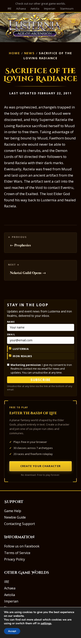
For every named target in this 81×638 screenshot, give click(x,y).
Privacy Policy (14, 559)
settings (46, 623)
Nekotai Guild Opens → (28, 272)
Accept (12, 631)
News (29, 53)
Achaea (21, 8)
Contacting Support (19, 523)
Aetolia (35, 8)
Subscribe (40, 379)
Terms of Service (17, 553)
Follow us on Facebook (21, 546)
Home (14, 53)
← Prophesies (20, 245)
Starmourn (67, 8)
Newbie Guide (15, 517)
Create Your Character (40, 466)
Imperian (49, 8)
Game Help (12, 511)
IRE (9, 8)
